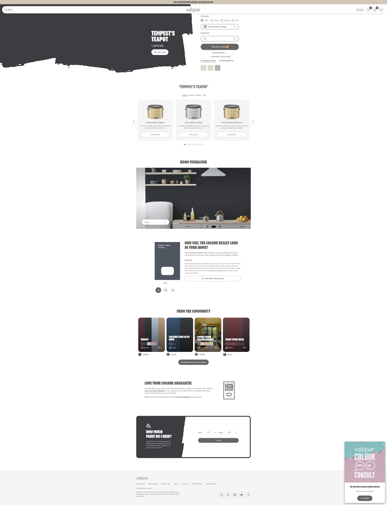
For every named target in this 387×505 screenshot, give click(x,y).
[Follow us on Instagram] (221, 494)
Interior (184, 95)
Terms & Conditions (183, 397)
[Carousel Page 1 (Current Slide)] (184, 144)
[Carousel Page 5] (192, 144)
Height (221, 432)
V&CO (176, 484)
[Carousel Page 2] (186, 144)
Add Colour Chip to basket (221, 57)
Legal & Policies (197, 484)
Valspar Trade (165, 484)
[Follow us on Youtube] (241, 494)
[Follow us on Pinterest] (234, 494)
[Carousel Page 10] (201, 144)
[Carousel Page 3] (188, 144)
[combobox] (220, 26)
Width (200, 432)
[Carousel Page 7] (196, 144)
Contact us (184, 484)
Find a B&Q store (218, 53)
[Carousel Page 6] (194, 144)
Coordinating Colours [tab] (208, 60)
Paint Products (153, 484)
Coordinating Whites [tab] (226, 60)
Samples (198, 95)
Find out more (155, 134)
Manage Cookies (211, 484)
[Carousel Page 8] (197, 144)
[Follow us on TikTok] (228, 494)
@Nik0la (146, 354)
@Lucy (229, 354)
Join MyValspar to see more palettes (193, 362)
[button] (8, 10)
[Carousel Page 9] (199, 144)
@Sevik (173, 354)
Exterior (191, 95)
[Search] (381, 10)
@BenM (202, 354)
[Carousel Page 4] (190, 144)
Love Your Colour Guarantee (155, 391)
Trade (204, 95)
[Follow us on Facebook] (248, 494)
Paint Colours (140, 484)
